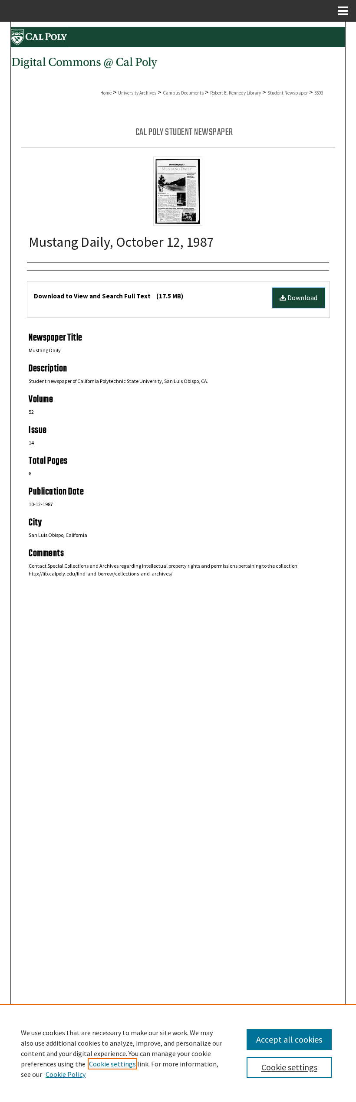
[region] (178, 1053)
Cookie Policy (66, 1074)
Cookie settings (112, 1063)
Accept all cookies (289, 1039)
